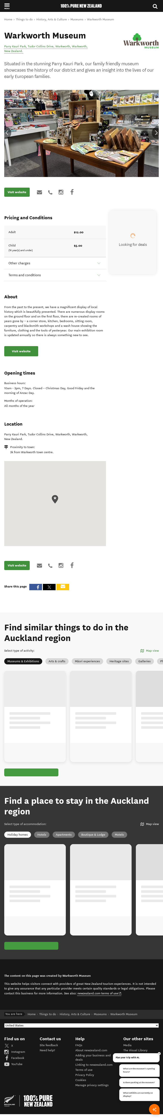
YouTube (16, 1064)
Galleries (144, 661)
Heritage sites (119, 661)
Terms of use (84, 1070)
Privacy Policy (84, 1075)
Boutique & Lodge (93, 834)
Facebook (17, 1058)
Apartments (64, 834)
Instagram (17, 1052)
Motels (119, 834)
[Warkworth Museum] (141, 39)
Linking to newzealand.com (93, 1065)
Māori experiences (87, 661)
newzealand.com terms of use (99, 993)
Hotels (41, 834)
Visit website (17, 192)
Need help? (47, 1050)
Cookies (80, 1080)
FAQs (78, 1045)
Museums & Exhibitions (23, 661)
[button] (7, 6)
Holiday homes (17, 834)
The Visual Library (135, 1050)
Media (127, 1045)
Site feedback (49, 1045)
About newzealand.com (91, 1050)
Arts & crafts (57, 661)
